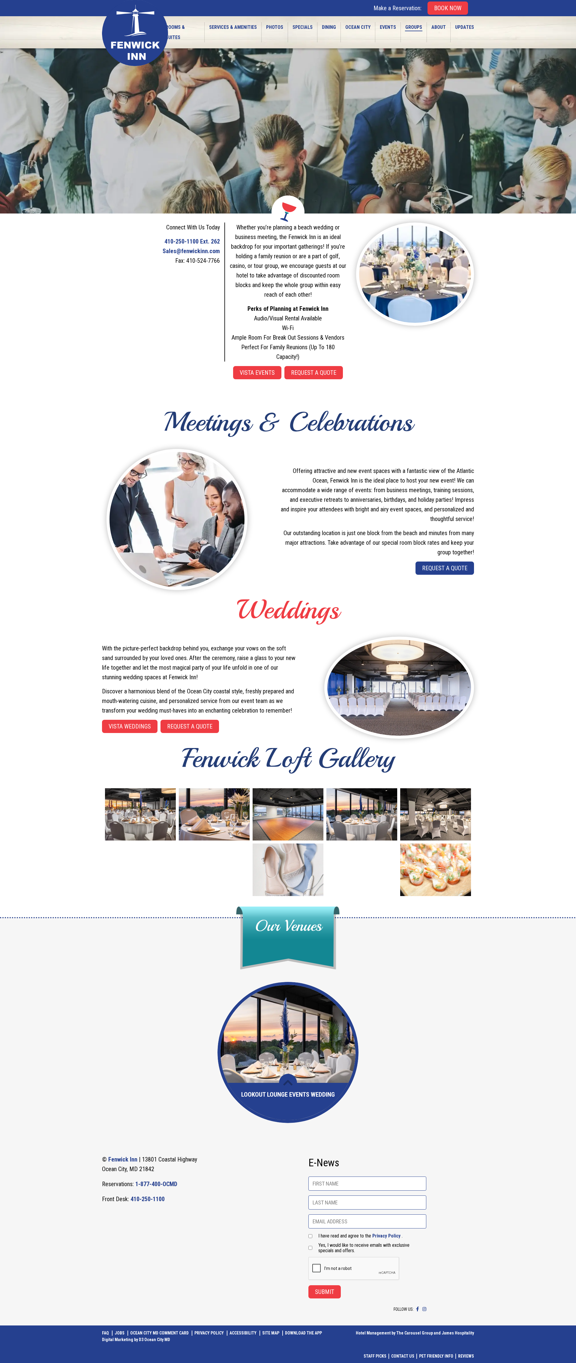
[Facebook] (417, 1309)
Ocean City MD (157, 1339)
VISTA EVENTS (257, 372)
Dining (329, 27)
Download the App (303, 1333)
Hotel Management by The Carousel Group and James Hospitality (415, 1333)
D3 (141, 1339)
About (438, 27)
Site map (270, 1333)
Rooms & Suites (175, 32)
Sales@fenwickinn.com (191, 251)
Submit (324, 1291)
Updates (464, 27)
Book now (447, 8)
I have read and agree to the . (360, 1236)
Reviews (466, 1356)
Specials (302, 27)
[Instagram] (424, 1309)
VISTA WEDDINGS (130, 726)
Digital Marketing (117, 1339)
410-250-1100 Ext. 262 (192, 241)
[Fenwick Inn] (135, 33)
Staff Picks (375, 1356)
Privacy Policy (386, 1236)
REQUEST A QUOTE (189, 726)
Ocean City (357, 27)
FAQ (105, 1333)
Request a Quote (313, 372)
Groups (413, 27)
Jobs (119, 1333)
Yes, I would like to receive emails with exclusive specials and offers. (364, 1248)
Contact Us (402, 1356)
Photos (274, 27)
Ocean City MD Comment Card (159, 1333)
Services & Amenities (233, 27)
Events (388, 27)
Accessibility (243, 1333)
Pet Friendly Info (436, 1356)
